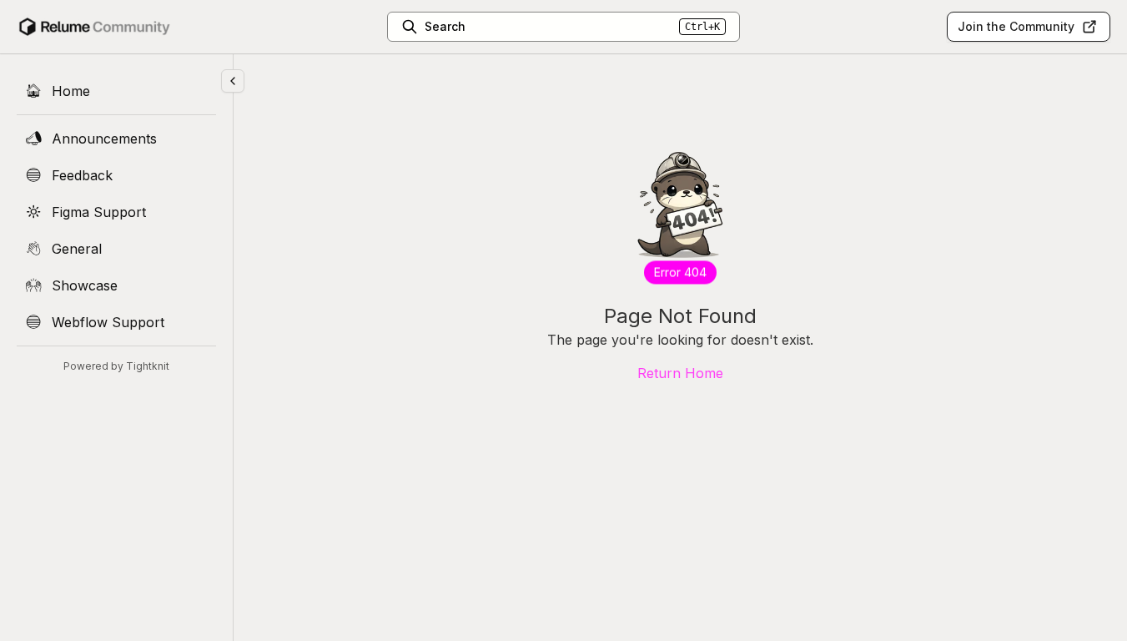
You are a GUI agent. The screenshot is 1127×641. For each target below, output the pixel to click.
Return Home (680, 373)
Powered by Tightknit (116, 366)
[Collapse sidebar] (232, 81)
